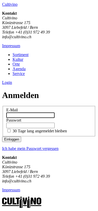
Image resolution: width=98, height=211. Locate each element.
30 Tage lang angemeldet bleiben (40, 131)
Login (7, 82)
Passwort (13, 120)
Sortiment (20, 54)
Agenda (19, 69)
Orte (16, 64)
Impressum (11, 46)
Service (19, 73)
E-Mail (12, 110)
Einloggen (11, 139)
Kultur (18, 59)
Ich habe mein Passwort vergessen (30, 148)
